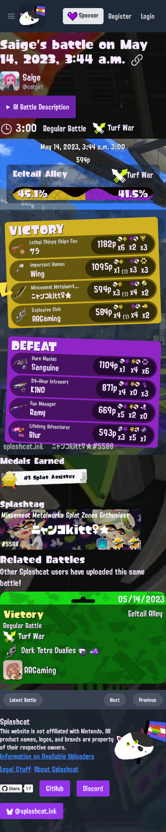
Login (148, 16)
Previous (147, 700)
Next (115, 700)
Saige (18, 44)
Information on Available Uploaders (47, 756)
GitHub (55, 788)
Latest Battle (23, 700)
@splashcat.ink (35, 811)
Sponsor (88, 15)
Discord (93, 788)
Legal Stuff (15, 769)
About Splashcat (56, 769)
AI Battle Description (41, 107)
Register (119, 16)
